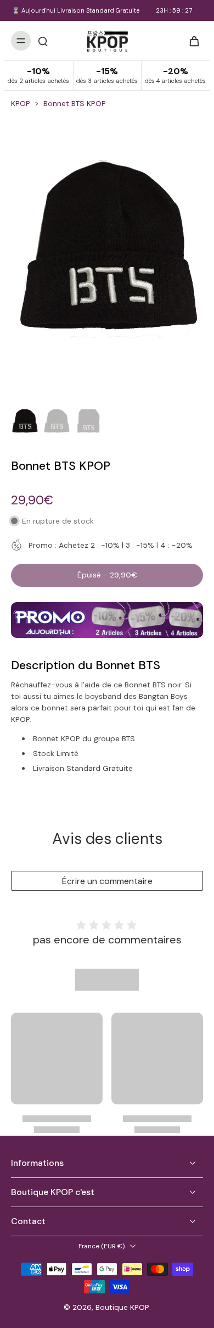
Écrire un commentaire (107, 881)
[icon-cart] (191, 41)
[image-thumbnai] (24, 423)
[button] (107, 575)
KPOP (20, 103)
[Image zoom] (107, 260)
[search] (43, 41)
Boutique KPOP (122, 1307)
